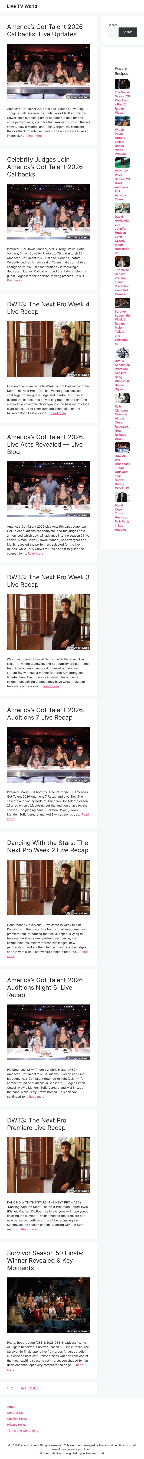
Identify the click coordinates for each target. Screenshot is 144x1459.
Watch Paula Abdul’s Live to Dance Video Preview (120, 142)
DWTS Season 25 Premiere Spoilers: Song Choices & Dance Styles (122, 375)
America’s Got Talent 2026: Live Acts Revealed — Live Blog (46, 444)
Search (113, 25)
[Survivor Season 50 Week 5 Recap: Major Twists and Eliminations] (122, 303)
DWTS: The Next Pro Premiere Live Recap (36, 1123)
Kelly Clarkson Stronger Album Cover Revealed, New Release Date (122, 423)
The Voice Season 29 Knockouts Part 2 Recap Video (122, 102)
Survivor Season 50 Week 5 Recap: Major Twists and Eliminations (122, 328)
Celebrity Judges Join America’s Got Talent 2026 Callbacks (45, 167)
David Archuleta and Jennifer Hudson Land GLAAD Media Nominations (122, 235)
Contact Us (15, 1412)
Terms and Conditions (22, 1430)
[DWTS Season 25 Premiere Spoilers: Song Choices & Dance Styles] (122, 352)
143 (23, 1388)
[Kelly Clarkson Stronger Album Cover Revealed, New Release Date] (122, 398)
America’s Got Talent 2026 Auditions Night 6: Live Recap (45, 987)
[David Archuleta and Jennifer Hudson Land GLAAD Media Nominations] (122, 208)
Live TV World (22, 6)
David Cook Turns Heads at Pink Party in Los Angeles (122, 517)
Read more (34, 136)
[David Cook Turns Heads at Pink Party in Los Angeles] (122, 497)
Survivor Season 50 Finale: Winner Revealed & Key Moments (45, 1260)
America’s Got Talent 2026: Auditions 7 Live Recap (46, 713)
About (11, 1406)
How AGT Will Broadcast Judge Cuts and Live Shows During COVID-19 (122, 472)
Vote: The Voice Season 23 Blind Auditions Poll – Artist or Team (122, 185)
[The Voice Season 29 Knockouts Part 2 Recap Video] (122, 84)
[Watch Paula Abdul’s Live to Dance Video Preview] (122, 121)
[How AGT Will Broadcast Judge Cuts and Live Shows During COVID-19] (122, 447)
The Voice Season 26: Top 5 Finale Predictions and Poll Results (122, 282)
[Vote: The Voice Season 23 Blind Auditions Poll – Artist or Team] (122, 162)
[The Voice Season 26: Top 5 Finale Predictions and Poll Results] (122, 261)
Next (33, 1388)
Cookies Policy (17, 1418)
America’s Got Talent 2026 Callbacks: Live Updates (45, 30)
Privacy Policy (16, 1424)
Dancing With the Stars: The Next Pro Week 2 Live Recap (47, 846)
